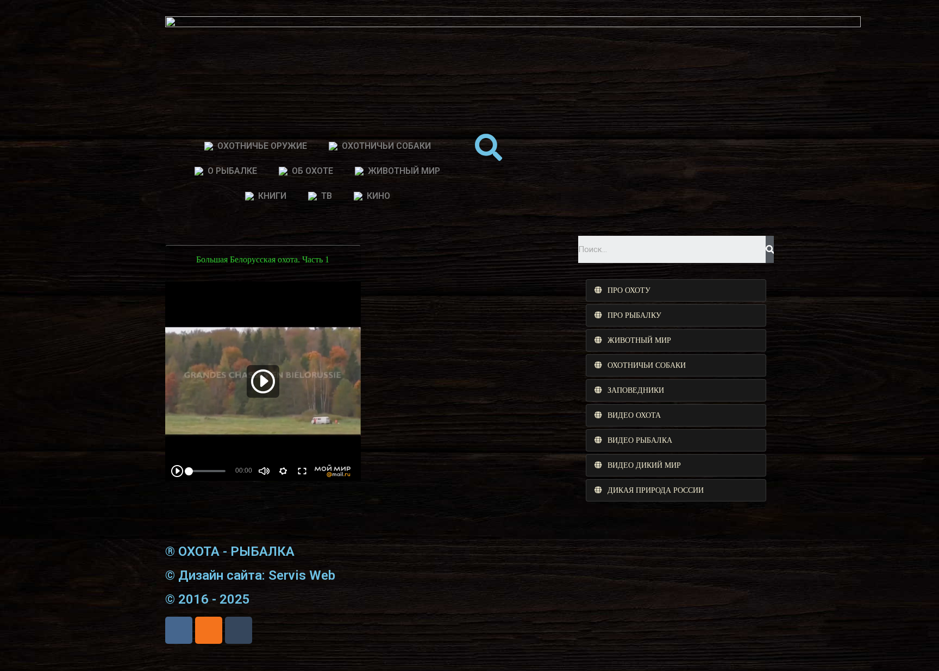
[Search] (770, 249)
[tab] (676, 290)
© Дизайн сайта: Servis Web (250, 575)
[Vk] (178, 630)
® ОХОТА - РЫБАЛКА (230, 551)
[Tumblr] (238, 630)
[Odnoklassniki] (208, 630)
